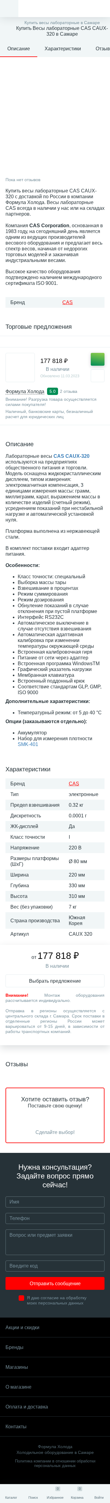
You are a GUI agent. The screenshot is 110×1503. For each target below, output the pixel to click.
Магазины (17, 1367)
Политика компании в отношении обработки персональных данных (55, 1463)
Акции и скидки (22, 1327)
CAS (67, 302)
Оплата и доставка (27, 1406)
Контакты (16, 1426)
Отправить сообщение (55, 1283)
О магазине (18, 1387)
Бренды (15, 1347)
